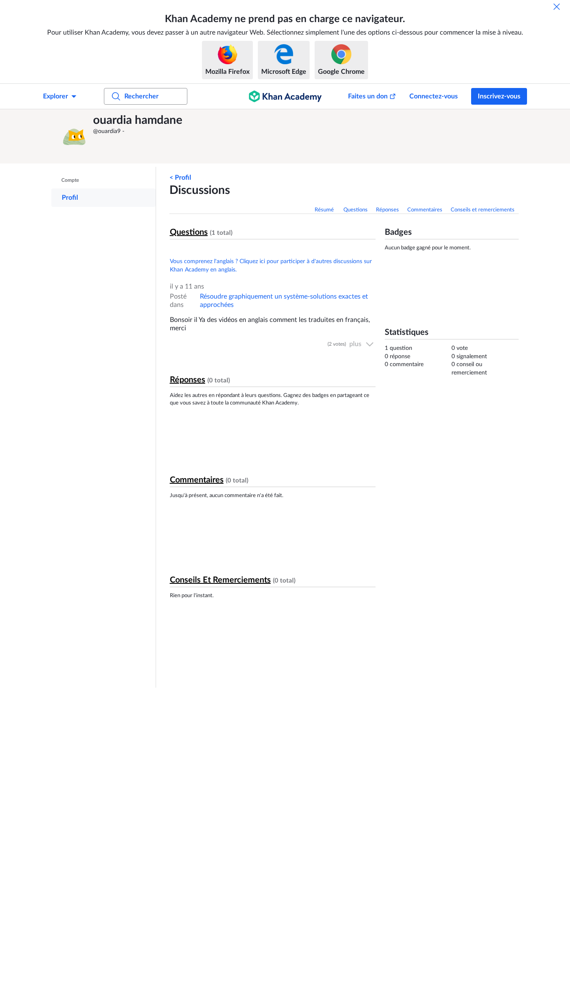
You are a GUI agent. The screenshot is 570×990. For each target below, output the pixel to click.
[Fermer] (556, 6)
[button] (74, 136)
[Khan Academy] (285, 96)
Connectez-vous (433, 96)
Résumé (325, 210)
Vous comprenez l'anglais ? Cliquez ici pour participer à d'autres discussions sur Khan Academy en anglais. (271, 266)
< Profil (180, 177)
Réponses (387, 210)
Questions (355, 210)
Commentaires (424, 210)
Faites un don (368, 96)
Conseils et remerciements (483, 210)
